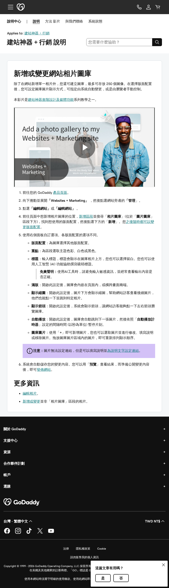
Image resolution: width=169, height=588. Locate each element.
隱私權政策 (83, 548)
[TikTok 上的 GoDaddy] (29, 533)
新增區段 (86, 216)
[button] (163, 565)
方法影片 (52, 21)
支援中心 (11, 440)
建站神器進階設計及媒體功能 (51, 99)
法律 (66, 548)
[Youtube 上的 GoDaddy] (51, 533)
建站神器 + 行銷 (37, 33)
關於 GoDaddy (15, 429)
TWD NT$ (152, 521)
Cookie (101, 548)
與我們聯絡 (74, 21)
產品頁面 (60, 192)
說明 (36, 21)
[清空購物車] (158, 7)
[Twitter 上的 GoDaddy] (40, 533)
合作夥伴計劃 (14, 463)
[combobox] (119, 42)
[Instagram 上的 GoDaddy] (18, 533)
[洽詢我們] (139, 7)
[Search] (157, 42)
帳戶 (7, 475)
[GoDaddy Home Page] (22, 502)
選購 (7, 486)
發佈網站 (44, 369)
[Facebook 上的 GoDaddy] (7, 533)
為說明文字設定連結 (123, 350)
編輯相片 (30, 393)
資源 (7, 452)
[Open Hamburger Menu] (9, 7)
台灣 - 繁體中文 (16, 521)
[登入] (148, 7)
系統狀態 (95, 21)
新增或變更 (31, 401)
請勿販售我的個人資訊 (84, 557)
